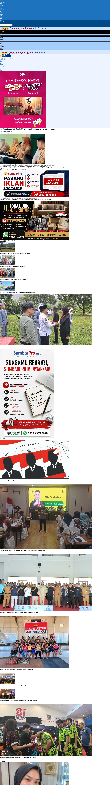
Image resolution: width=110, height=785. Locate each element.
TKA (30, 200)
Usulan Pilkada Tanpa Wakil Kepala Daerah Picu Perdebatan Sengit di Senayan (17, 480)
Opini (1, 61)
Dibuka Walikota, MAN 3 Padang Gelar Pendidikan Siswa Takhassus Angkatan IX (16, 253)
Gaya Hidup (2, 68)
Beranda (1, 128)
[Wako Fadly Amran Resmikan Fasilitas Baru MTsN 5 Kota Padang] (7, 264)
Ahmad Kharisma (3, 130)
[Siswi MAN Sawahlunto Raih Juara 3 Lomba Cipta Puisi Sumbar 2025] (7, 277)
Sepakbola (1, 65)
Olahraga (1, 64)
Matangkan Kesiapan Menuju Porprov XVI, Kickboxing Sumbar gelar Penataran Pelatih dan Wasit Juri (20, 685)
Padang (1, 164)
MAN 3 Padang (36, 166)
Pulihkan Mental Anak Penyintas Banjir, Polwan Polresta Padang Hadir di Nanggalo (16, 669)
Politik (1, 62)
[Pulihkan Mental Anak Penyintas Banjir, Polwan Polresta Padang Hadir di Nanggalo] (34, 667)
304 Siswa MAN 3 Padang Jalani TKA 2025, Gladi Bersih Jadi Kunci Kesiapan (13, 169)
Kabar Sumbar (2, 59)
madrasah (13, 165)
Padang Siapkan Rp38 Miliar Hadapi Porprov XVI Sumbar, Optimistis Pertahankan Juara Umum (19, 612)
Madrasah (1, 63)
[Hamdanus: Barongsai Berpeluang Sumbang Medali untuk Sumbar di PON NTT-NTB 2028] (46, 755)
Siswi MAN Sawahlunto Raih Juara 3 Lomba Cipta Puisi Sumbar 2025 (13, 279)
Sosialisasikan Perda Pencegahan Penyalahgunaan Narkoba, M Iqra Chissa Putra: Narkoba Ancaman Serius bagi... (23, 550)
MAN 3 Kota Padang (11, 164)
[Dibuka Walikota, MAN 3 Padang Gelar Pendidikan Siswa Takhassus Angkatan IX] (7, 251)
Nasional (1, 69)
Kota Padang (27, 165)
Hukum (1, 60)
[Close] (1, 26)
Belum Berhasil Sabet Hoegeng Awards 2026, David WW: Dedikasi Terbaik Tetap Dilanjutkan (18, 700)
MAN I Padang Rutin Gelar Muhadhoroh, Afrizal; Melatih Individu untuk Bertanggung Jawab (18, 292)
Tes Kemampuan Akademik (25, 200)
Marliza (32, 165)
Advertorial (2, 66)
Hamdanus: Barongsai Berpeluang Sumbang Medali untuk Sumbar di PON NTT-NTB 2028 (18, 757)
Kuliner (1, 67)
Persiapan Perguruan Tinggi (16, 200)
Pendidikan (5, 128)
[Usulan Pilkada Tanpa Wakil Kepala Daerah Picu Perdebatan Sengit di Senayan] (34, 478)
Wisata (1, 70)
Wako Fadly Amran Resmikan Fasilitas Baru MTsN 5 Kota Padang (12, 266)
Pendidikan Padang (8, 200)
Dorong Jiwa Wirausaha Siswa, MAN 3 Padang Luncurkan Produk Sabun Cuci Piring (14, 170)
